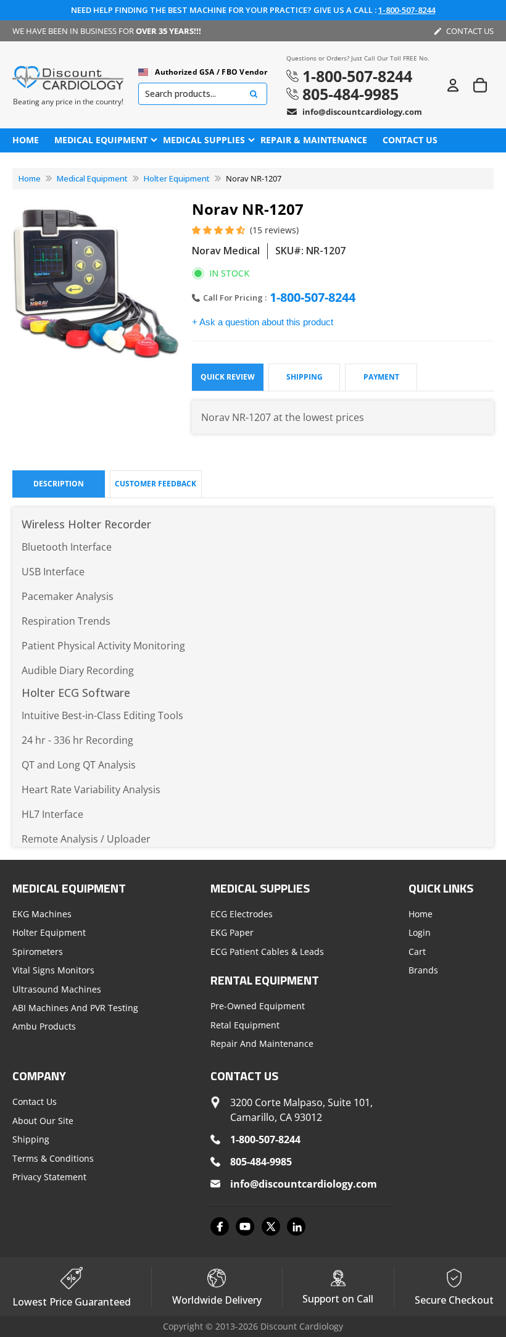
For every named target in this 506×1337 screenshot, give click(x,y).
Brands (423, 970)
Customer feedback (155, 483)
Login (420, 933)
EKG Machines (42, 914)
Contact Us (34, 1101)
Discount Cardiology (301, 1326)
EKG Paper (232, 933)
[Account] (453, 85)
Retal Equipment (245, 1025)
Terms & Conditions (53, 1158)
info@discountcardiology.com (362, 111)
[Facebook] (220, 1226)
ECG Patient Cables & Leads (267, 951)
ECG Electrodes (241, 914)
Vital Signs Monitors (53, 970)
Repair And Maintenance (261, 1043)
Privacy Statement (49, 1177)
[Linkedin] (296, 1226)
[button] (219, 230)
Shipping (304, 377)
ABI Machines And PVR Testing (75, 1008)
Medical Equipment (92, 178)
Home (30, 178)
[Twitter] (271, 1226)
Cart (417, 951)
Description (58, 483)
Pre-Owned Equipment (257, 1006)
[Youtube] (245, 1226)
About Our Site (42, 1121)
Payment (381, 377)
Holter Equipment (177, 178)
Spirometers (37, 951)
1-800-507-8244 (406, 9)
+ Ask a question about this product (262, 322)
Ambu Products (44, 1026)
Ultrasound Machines (56, 989)
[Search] (253, 94)
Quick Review (228, 377)
